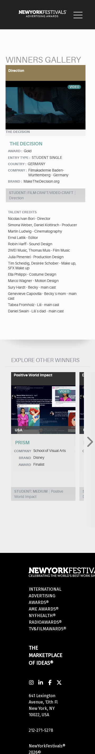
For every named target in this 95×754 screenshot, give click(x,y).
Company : (17, 170)
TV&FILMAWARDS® (47, 629)
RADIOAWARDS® (45, 622)
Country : (17, 164)
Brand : (15, 181)
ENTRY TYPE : (19, 158)
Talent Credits (22, 212)
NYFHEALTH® (42, 615)
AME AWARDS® (44, 609)
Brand (25, 458)
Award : (15, 151)
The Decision (18, 132)
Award (24, 465)
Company (22, 451)
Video (74, 87)
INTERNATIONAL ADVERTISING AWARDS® (45, 595)
